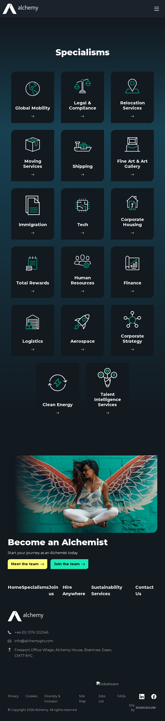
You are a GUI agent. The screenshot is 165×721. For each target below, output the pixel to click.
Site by (143, 707)
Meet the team (25, 564)
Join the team (67, 564)
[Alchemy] (25, 616)
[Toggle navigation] (156, 9)
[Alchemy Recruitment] (20, 9)
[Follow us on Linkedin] (141, 696)
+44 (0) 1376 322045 (32, 632)
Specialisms (35, 587)
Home (15, 587)
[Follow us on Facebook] (153, 696)
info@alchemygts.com (34, 641)
